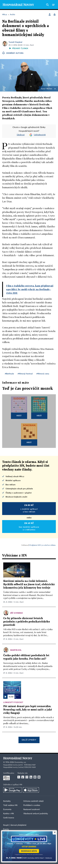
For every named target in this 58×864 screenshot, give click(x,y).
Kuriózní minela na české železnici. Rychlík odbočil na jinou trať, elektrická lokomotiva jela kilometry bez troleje (29, 584)
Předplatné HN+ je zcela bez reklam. (42, 545)
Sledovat (21, 135)
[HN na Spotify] (35, 777)
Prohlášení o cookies (31, 805)
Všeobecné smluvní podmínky (35, 814)
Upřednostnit (40, 135)
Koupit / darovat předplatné (14, 825)
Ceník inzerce (8, 818)
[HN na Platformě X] (18, 777)
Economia (7, 809)
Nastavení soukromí (31, 809)
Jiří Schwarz (16, 613)
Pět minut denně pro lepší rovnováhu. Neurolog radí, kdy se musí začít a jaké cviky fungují (27, 709)
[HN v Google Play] (12, 790)
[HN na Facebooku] (22, 777)
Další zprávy (29, 740)
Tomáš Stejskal (15, 42)
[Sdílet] (49, 14)
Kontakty (7, 801)
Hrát (19, 415)
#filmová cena (42, 373)
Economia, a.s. (20, 762)
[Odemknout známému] (54, 14)
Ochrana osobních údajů (33, 801)
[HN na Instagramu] (26, 777)
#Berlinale (9, 373)
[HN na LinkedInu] (31, 777)
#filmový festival (25, 373)
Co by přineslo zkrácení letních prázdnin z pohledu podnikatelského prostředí (26, 621)
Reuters (49, 89)
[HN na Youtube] (39, 777)
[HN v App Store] (31, 790)
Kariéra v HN (8, 814)
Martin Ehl (16, 650)
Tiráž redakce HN (10, 805)
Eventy (6, 829)
